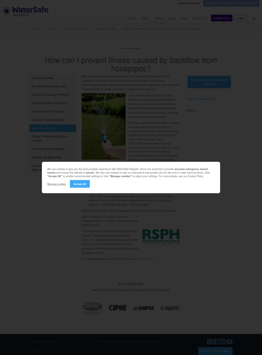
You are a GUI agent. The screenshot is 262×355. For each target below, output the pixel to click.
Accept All (80, 184)
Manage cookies (56, 184)
